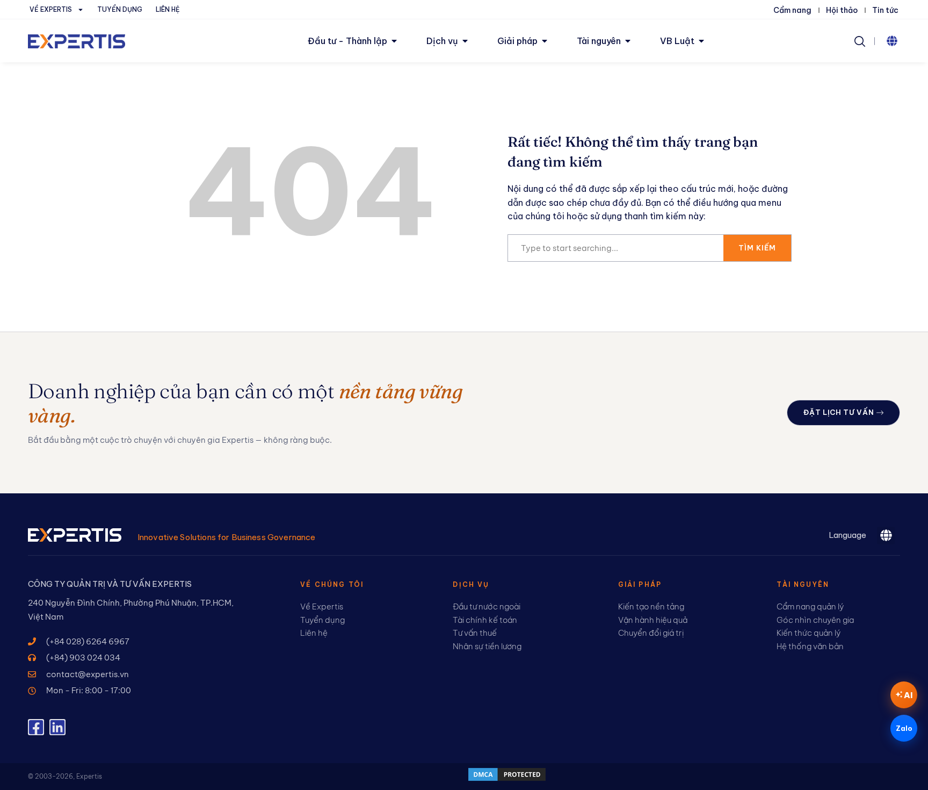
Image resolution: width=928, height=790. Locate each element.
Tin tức (885, 10)
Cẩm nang (792, 10)
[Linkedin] (57, 727)
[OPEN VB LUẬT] (701, 40)
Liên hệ (168, 9)
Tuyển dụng (119, 9)
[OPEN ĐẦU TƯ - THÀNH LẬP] (394, 40)
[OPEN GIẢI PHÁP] (544, 40)
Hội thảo (842, 10)
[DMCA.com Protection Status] (507, 779)
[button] (892, 41)
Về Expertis (51, 9)
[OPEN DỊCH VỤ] (465, 40)
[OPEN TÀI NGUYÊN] (628, 40)
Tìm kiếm (757, 247)
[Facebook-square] (36, 727)
